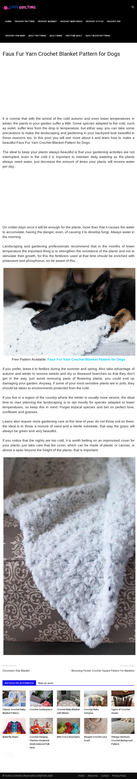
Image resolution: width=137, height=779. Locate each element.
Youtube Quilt (73, 35)
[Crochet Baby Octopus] (95, 698)
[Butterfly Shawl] (14, 726)
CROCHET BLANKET (47, 21)
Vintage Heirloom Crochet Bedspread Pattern (122, 740)
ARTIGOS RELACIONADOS (19, 683)
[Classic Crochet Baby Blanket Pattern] (14, 698)
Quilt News (55, 35)
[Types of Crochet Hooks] (123, 698)
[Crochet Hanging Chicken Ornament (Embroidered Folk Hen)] (41, 726)
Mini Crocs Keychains (68, 737)
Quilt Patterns (37, 35)
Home (8, 21)
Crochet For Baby (15, 35)
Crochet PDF (114, 21)
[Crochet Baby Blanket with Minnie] (68, 698)
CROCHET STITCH (94, 21)
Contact (105, 775)
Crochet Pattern (24, 21)
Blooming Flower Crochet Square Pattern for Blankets (103, 670)
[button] (132, 7)
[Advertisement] (68, 90)
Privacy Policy (119, 775)
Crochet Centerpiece (41, 709)
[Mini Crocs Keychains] (68, 726)
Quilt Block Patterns (97, 35)
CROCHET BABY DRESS (71, 21)
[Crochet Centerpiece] (41, 698)
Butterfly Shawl (10, 737)
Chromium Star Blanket (16, 670)
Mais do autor (46, 683)
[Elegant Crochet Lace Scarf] (95, 726)
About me (93, 775)
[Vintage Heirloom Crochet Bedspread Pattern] (123, 726)
